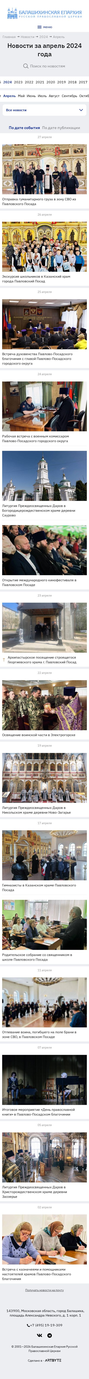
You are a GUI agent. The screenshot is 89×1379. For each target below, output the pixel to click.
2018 (72, 82)
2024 (7, 82)
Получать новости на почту (44, 1290)
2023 (18, 82)
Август (54, 96)
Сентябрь (69, 96)
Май (21, 96)
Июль (42, 96)
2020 (50, 82)
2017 (83, 82)
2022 (29, 82)
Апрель (9, 96)
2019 (61, 82)
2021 (40, 82)
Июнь (31, 96)
